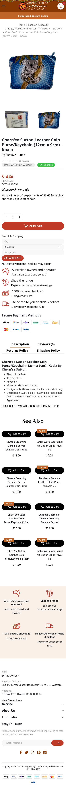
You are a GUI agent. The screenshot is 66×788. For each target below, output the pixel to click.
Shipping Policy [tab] (48, 350)
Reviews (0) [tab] (46, 344)
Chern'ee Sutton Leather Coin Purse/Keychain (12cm (16, 518)
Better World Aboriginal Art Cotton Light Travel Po (50, 446)
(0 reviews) (24, 161)
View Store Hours (12, 700)
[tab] (20, 344)
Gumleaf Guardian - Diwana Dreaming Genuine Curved (49, 518)
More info (23, 189)
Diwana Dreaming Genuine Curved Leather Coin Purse (16, 446)
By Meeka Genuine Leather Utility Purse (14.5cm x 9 (49, 482)
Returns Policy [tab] (17, 350)
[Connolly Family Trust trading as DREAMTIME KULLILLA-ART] (33, 6)
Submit (57, 743)
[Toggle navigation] (3, 6)
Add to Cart (35, 225)
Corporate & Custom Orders (33, 15)
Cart (60, 6)
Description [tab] (20, 344)
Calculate (14, 258)
